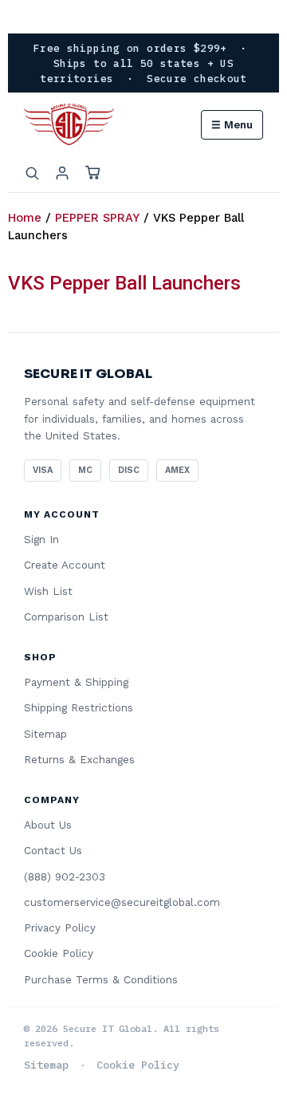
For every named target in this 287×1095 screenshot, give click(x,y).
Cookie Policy (58, 953)
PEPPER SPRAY (97, 218)
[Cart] (93, 172)
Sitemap (45, 733)
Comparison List (66, 616)
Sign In (41, 539)
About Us (48, 824)
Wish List (48, 591)
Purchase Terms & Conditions (101, 979)
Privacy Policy (60, 927)
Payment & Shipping (76, 682)
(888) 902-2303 (64, 876)
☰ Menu (232, 125)
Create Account (64, 564)
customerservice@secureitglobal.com (122, 902)
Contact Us (53, 850)
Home (24, 218)
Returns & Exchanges (79, 759)
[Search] (32, 173)
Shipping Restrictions (78, 707)
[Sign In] (62, 173)
